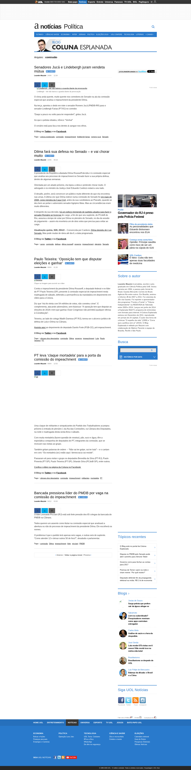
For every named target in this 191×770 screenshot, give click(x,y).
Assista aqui (40, 327)
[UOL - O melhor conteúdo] (38, 2)
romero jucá (96, 137)
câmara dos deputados (49, 338)
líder (69, 544)
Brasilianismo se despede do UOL (140, 661)
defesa (58, 244)
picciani (75, 544)
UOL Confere (116, 34)
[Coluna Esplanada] (95, 45)
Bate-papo (72, 2)
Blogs (122, 593)
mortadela (95, 478)
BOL (135, 2)
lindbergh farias (83, 137)
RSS (63, 757)
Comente (51, 71)
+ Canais (149, 34)
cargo (42, 244)
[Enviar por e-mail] (52, 84)
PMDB (82, 544)
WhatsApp (88, 742)
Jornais (82, 34)
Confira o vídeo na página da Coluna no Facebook (57, 467)
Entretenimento (55, 723)
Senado (105, 137)
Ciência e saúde (117, 733)
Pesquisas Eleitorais (142, 742)
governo (77, 244)
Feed (136, 705)
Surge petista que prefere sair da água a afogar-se (139, 604)
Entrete (100, 2)
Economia (65, 34)
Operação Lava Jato (66, 737)
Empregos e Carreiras (41, 742)
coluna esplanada (47, 137)
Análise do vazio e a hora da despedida (140, 634)
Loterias (140, 34)
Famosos (118, 2)
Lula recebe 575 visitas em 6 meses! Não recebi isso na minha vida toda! (140, 648)
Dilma (71, 338)
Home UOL (38, 723)
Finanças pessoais (40, 739)
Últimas (39, 34)
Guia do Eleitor (140, 739)
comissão (60, 137)
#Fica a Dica (88, 739)
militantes (85, 478)
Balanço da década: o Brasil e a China (140, 673)
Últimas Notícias (141, 744)
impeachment (70, 137)
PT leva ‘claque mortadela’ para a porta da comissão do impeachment (67, 357)
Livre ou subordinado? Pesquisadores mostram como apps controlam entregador (139, 620)
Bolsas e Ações (39, 737)
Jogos (120, 723)
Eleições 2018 (102, 34)
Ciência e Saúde (52, 34)
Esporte (91, 2)
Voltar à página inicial (73, 555)
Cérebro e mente (115, 739)
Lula (97, 338)
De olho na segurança (92, 744)
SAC (63, 2)
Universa (109, 2)
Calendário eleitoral (142, 737)
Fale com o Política (124, 717)
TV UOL (127, 2)
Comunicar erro (149, 717)
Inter (74, 34)
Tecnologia (129, 34)
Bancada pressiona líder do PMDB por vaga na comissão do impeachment (71, 495)
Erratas (137, 717)
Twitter (48, 131)
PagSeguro (144, 2)
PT (43, 340)
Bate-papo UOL (134, 723)
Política (73, 26)
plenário (98, 244)
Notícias (82, 2)
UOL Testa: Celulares (92, 737)
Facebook (61, 131)
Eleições (139, 733)
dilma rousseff (67, 244)
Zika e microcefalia (116, 737)
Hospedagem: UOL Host (152, 768)
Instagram (142, 705)
